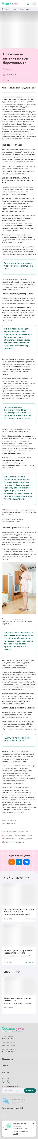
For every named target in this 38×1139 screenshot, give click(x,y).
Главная (6, 9)
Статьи (14, 9)
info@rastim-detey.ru (8, 1038)
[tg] (19, 862)
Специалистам (7, 1108)
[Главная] (10, 3)
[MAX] (3, 1081)
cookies (15, 1133)
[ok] (11, 862)
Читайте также (12, 877)
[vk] (26, 862)
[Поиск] (28, 4)
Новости (8, 971)
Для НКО (19, 1108)
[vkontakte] (9, 1081)
